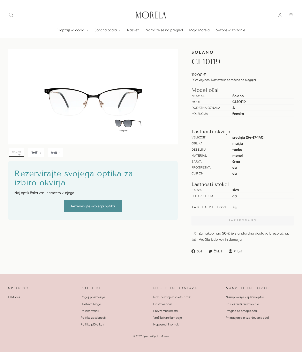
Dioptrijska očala (71, 30)
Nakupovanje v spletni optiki (172, 297)
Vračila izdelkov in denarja (220, 239)
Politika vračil (90, 311)
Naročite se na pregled (164, 30)
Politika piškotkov (92, 324)
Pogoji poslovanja (93, 297)
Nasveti (133, 30)
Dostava (217, 80)
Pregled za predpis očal (241, 311)
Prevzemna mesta (165, 311)
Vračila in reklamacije (167, 317)
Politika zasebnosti (93, 317)
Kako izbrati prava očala (242, 304)
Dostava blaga (91, 304)
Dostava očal (162, 304)
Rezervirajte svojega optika (93, 206)
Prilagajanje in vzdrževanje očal (247, 317)
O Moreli (14, 297)
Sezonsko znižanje (230, 30)
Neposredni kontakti (166, 324)
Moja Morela (199, 30)
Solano (202, 52)
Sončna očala (106, 30)
